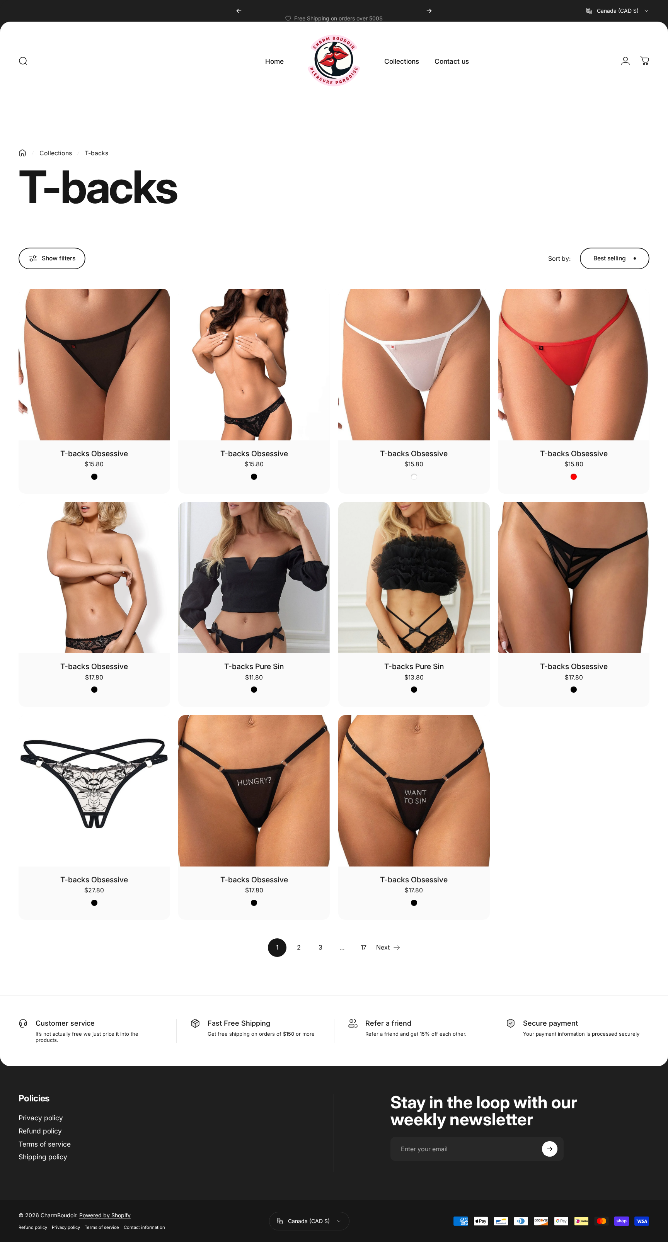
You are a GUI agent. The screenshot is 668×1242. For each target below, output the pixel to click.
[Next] (429, 11)
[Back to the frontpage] (22, 153)
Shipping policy (43, 1157)
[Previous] (238, 11)
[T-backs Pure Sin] (254, 578)
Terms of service (45, 1144)
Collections (55, 153)
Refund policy (40, 1131)
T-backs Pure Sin (254, 666)
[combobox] (617, 11)
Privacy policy (41, 1118)
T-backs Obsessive (94, 453)
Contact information (144, 1227)
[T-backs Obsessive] (94, 364)
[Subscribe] (549, 1149)
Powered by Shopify (105, 1215)
